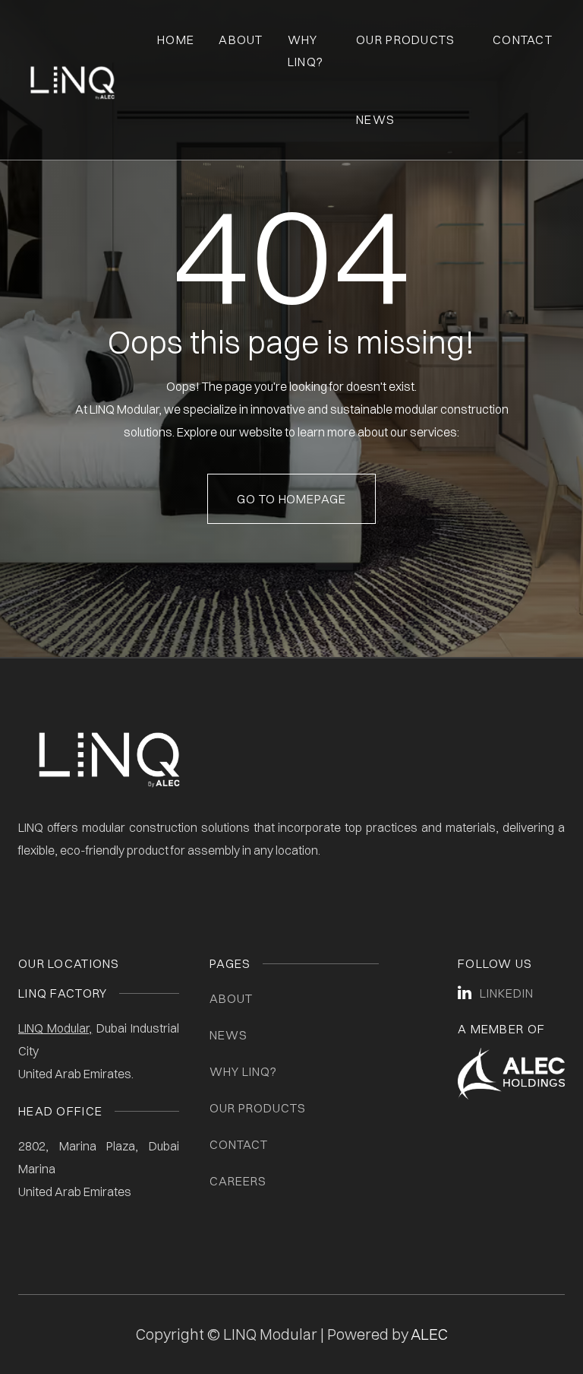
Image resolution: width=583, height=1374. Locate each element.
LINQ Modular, (55, 1028)
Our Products (405, 39)
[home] (72, 80)
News (375, 119)
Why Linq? (305, 50)
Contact (523, 39)
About (241, 39)
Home (175, 39)
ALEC (429, 1334)
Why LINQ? (243, 1071)
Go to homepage (291, 498)
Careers (238, 1180)
